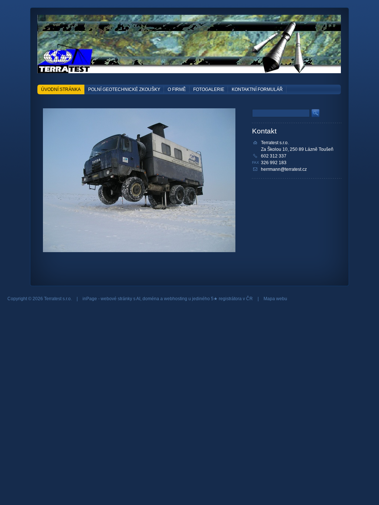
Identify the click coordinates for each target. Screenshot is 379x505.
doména (150, 298)
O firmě (177, 89)
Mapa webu (275, 298)
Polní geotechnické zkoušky (124, 89)
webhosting (175, 298)
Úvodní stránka (61, 89)
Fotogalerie (208, 89)
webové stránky (116, 298)
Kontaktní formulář (257, 89)
